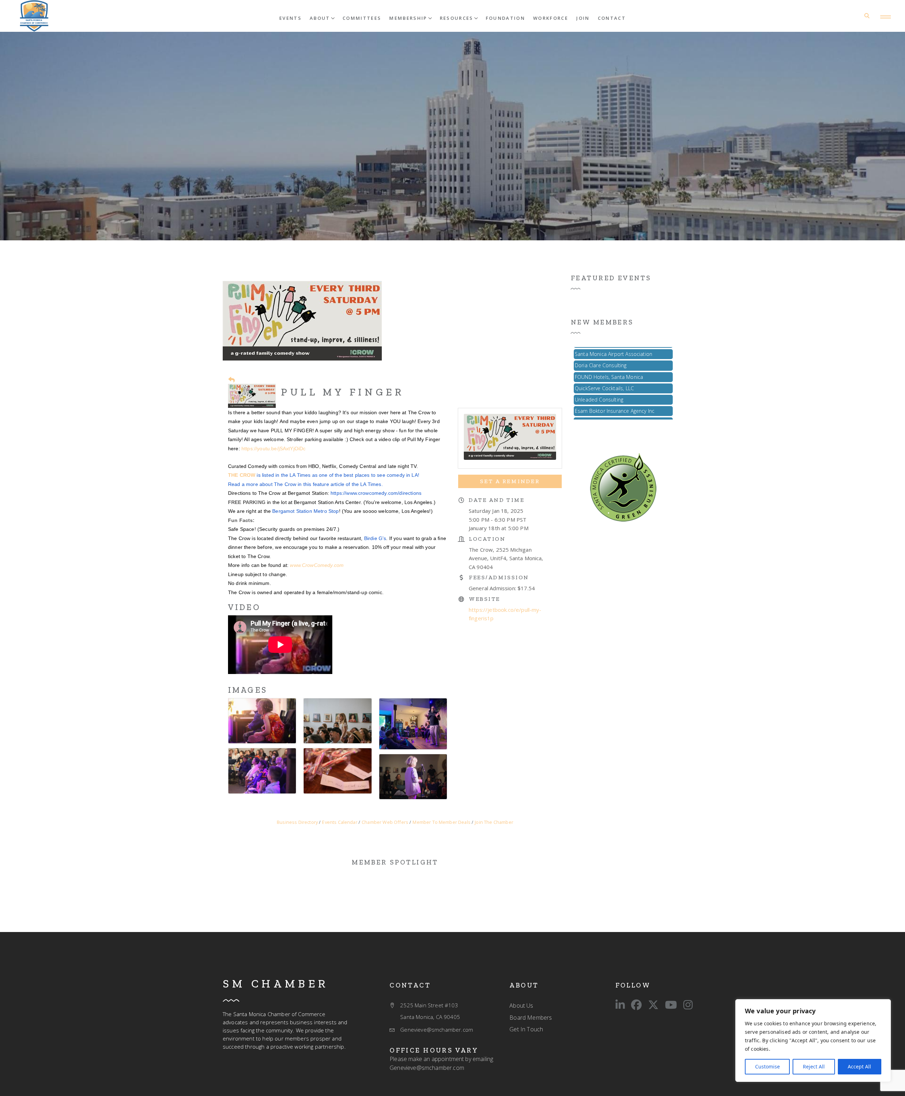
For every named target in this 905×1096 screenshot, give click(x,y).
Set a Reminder (510, 481)
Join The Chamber (494, 822)
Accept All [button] (859, 1066)
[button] (322, 17)
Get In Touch (526, 1029)
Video (244, 607)
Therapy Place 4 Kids (599, 419)
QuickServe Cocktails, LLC (604, 373)
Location (487, 538)
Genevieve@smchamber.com (427, 1068)
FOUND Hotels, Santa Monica (609, 362)
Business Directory (297, 822)
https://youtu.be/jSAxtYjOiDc (273, 448)
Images (247, 690)
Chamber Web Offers (385, 822)
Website (484, 599)
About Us (521, 1005)
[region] (813, 1040)
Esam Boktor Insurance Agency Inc (614, 396)
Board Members (530, 1017)
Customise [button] (767, 1066)
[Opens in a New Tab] (620, 1004)
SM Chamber (276, 983)
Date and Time (496, 500)
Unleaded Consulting (599, 385)
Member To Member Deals (442, 822)
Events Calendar (339, 822)
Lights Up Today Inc (597, 407)
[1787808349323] (623, 487)
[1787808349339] (34, 16)
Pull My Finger (342, 392)
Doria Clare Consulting (601, 350)
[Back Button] (231, 379)
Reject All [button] (814, 1066)
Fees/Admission (499, 577)
